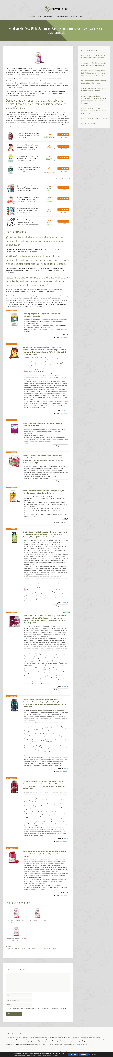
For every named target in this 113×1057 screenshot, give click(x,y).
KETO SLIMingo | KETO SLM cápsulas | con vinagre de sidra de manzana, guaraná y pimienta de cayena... (28, 158)
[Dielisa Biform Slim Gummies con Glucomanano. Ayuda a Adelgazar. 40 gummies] (14, 428)
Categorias (48, 17)
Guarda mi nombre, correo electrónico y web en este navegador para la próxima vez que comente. (37, 1009)
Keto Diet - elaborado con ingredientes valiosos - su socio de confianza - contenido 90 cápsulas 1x (28, 170)
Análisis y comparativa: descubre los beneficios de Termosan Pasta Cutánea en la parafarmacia (93, 111)
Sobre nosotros (62, 17)
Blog (39, 17)
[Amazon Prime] (65, 410)
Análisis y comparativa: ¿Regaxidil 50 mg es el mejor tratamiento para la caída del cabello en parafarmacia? (94, 121)
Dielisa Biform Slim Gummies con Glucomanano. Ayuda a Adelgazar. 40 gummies (42, 424)
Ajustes (94, 1054)
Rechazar (83, 1054)
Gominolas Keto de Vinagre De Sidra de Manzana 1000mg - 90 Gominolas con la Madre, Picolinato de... (28, 136)
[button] (81, 17)
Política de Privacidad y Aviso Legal (58, 1051)
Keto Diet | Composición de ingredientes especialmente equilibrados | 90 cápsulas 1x (42, 315)
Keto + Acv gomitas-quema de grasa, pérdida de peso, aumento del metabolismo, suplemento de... (28, 199)
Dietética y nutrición (13, 946)
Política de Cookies (73, 1051)
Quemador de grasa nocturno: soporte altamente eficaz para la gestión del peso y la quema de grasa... (28, 188)
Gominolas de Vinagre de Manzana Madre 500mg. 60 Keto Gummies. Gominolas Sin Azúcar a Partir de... (27, 147)
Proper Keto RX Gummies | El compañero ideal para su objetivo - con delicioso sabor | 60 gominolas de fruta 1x (44, 492)
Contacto (74, 17)
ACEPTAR (73, 1054)
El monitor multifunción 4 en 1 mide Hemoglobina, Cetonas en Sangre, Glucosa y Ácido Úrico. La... (27, 211)
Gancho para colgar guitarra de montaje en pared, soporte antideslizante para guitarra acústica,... (28, 222)
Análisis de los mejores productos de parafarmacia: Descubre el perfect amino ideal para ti (32, 948)
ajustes (55, 1055)
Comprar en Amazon (61, 337)
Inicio (33, 17)
